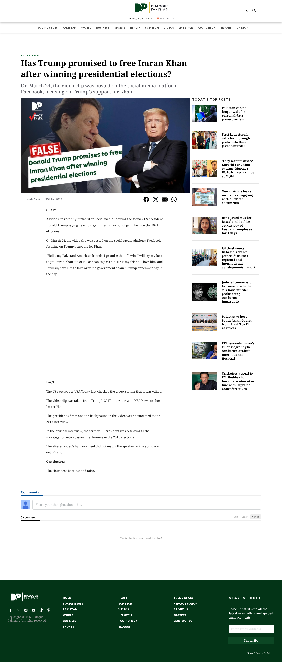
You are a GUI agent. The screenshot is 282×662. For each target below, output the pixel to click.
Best (236, 516)
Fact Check (30, 55)
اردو (246, 10)
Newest (255, 516)
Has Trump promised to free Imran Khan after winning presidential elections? (104, 68)
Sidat (269, 653)
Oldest (245, 516)
